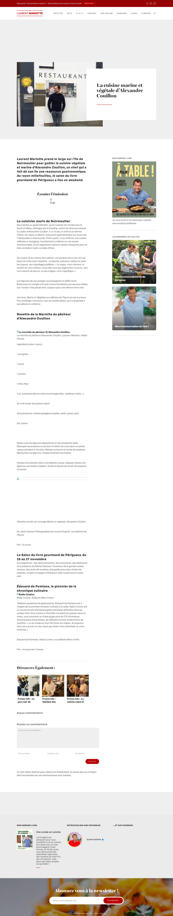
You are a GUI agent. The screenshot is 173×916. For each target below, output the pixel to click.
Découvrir (89, 3)
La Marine (39, 234)
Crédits (96, 913)
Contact (103, 913)
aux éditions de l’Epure (48, 297)
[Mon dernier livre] (134, 216)
